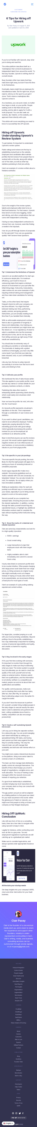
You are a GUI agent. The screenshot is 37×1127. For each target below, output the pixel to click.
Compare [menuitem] (18, 1005)
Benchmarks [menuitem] (18, 995)
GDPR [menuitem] (18, 1106)
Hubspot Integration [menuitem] (18, 967)
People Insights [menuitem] (18, 973)
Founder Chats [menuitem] (18, 1061)
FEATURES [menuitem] (18, 963)
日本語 (21, 1124)
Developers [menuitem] (18, 1084)
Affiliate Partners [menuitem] (18, 1045)
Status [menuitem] (18, 1089)
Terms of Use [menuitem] (18, 1103)
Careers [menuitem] (18, 1034)
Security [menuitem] (18, 1100)
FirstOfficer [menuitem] (18, 1014)
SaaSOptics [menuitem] (18, 1017)
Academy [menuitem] (18, 1059)
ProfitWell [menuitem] (18, 1009)
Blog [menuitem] (18, 1056)
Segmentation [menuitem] (18, 989)
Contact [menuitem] (18, 1048)
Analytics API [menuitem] (18, 1000)
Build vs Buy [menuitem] (18, 1075)
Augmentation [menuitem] (18, 992)
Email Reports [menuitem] (18, 984)
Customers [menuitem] (18, 1036)
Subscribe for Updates (18, 11)
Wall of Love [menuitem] (18, 1039)
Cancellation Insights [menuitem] (18, 981)
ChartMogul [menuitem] (18, 1012)
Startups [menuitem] (18, 1070)
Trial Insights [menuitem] (18, 987)
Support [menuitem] (18, 1080)
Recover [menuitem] (18, 978)
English (16, 1124)
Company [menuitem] (18, 1027)
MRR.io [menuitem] (18, 1020)
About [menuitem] (18, 1031)
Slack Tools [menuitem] (18, 998)
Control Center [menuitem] (18, 970)
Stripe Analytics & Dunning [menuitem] (18, 1023)
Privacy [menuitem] (18, 1097)
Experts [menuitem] (18, 1042)
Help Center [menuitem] (18, 1087)
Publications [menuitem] (18, 1052)
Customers (18, 9)
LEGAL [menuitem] (18, 1093)
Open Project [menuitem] (18, 1066)
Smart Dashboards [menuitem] (18, 976)
